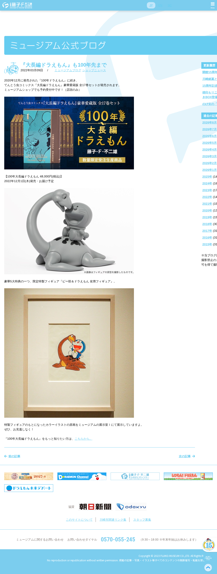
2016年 (207, 237)
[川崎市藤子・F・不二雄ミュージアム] (17, 5)
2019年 (207, 217)
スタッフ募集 (142, 519)
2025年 (207, 176)
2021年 (207, 203)
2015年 (207, 244)
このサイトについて (79, 519)
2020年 (207, 210)
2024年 (207, 183)
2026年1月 (209, 170)
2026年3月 (209, 156)
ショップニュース (94, 70)
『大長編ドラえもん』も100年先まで (64, 65)
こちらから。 (83, 438)
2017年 (207, 230)
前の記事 (14, 456)
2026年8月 (209, 122)
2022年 (207, 197)
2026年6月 (209, 136)
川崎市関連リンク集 (113, 519)
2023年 (207, 190)
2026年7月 (209, 129)
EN (160, 5)
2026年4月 (209, 149)
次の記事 (185, 456)
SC (170, 5)
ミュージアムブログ (67, 70)
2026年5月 (209, 142)
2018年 (207, 224)
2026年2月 (209, 163)
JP (151, 5)
